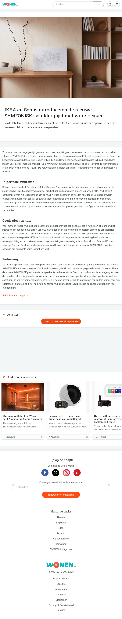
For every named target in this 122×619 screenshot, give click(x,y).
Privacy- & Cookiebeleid (61, 605)
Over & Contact (61, 578)
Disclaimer (61, 600)
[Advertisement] (22, 348)
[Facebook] (45, 472)
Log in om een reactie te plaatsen (61, 321)
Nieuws (61, 517)
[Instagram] (66, 472)
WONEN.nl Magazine (61, 549)
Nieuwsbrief (61, 544)
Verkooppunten (61, 538)
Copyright (61, 594)
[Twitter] (55, 472)
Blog (61, 528)
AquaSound (10, 437)
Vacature (61, 584)
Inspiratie (61, 522)
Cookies (61, 610)
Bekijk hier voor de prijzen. (16, 295)
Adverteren (61, 589)
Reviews (61, 533)
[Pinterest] (77, 472)
